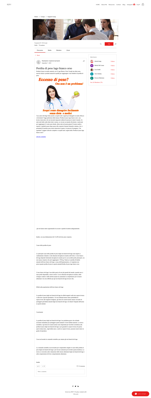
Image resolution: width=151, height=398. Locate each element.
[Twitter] (75, 386)
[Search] (101, 44)
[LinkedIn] (78, 386)
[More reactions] (43, 366)
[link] (40, 50)
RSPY (9, 4)
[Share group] (115, 44)
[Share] (84, 61)
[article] (60, 217)
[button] (143, 4)
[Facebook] (73, 386)
